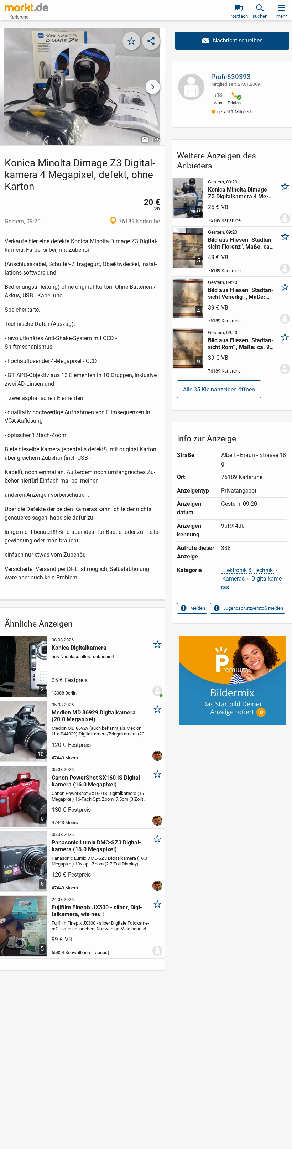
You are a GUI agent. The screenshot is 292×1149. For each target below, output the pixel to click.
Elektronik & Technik (247, 570)
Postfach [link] (238, 16)
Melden (197, 608)
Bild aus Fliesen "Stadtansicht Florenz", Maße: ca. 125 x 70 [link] (240, 243)
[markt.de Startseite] (26, 7)
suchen (259, 16)
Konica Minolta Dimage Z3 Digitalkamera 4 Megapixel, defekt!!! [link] (238, 193)
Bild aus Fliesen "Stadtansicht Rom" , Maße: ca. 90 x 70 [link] (240, 343)
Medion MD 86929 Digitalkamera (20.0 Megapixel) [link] (94, 716)
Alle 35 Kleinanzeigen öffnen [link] (219, 389)
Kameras (233, 578)
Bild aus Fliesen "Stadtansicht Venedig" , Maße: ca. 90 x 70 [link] (240, 293)
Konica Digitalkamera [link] (79, 647)
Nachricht (232, 41)
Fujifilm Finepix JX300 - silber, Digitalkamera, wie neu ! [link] (97, 910)
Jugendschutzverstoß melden (253, 608)
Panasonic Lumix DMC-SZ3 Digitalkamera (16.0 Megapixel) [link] (96, 846)
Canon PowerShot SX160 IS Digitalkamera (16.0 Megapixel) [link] (97, 781)
